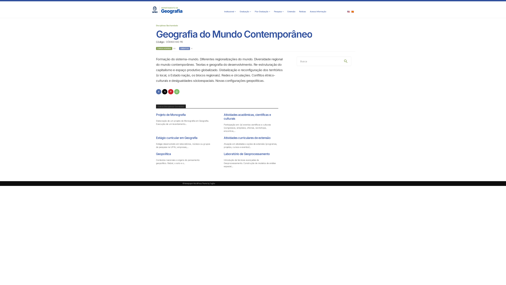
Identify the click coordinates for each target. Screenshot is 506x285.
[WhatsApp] (176, 91)
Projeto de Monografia (171, 115)
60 (174, 48)
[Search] (345, 61)
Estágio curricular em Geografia (176, 138)
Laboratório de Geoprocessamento (247, 154)
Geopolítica (163, 154)
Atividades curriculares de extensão (247, 138)
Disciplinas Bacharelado (167, 26)
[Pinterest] (170, 91)
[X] (164, 91)
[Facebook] (158, 91)
